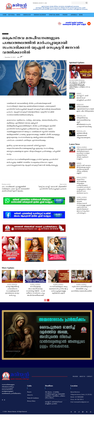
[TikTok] (79, 411)
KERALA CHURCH (82, 147)
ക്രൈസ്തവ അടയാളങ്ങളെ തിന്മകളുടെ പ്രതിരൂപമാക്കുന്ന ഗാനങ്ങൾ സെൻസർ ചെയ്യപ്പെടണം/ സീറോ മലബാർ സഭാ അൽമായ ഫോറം (84, 186)
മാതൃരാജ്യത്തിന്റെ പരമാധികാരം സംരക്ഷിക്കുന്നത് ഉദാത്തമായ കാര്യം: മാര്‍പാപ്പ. (12, 291)
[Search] (86, 2)
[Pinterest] (86, 58)
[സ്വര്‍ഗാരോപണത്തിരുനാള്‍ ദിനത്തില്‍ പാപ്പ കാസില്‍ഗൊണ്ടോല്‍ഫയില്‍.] (81, 276)
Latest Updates (12, 284)
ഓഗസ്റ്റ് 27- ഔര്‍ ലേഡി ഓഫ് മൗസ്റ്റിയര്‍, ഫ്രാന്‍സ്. (84, 98)
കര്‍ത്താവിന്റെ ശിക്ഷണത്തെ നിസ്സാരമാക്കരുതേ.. (84, 135)
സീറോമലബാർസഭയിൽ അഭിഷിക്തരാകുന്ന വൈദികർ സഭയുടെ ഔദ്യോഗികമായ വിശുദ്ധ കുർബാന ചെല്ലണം (84, 154)
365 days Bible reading (77, 80)
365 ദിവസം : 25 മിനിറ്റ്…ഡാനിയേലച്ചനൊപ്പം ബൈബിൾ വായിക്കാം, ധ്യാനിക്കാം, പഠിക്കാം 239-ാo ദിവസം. (79, 85)
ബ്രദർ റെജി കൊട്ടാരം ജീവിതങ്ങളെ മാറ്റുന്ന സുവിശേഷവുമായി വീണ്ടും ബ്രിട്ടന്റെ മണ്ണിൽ (84, 169)
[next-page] (48, 300)
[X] (82, 58)
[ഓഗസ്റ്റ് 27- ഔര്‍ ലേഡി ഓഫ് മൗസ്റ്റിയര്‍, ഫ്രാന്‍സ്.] (72, 96)
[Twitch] (82, 411)
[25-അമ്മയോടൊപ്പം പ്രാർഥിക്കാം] (47, 335)
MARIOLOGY (80, 104)
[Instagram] (75, 411)
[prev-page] (45, 300)
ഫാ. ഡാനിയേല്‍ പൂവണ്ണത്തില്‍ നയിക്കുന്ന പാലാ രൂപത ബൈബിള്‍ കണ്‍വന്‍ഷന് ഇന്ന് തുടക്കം (15, 189)
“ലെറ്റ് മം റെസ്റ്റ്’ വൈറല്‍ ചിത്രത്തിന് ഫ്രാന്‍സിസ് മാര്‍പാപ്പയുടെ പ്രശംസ (52, 188)
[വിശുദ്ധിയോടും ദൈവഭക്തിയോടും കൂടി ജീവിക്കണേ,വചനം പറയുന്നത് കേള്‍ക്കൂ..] (72, 118)
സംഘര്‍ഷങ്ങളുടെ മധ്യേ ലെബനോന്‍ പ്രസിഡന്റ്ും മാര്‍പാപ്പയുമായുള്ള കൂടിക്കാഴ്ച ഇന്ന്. (58, 290)
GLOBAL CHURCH (82, 197)
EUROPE (79, 163)
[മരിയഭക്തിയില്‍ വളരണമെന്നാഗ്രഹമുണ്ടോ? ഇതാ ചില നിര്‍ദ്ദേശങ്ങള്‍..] (72, 107)
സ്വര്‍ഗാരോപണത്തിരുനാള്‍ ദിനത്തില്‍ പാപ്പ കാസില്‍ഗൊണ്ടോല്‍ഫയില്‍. (81, 289)
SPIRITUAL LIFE (81, 115)
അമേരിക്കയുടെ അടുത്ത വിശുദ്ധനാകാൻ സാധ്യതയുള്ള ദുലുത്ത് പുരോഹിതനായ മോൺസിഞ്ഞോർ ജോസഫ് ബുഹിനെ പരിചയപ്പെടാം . (84, 206)
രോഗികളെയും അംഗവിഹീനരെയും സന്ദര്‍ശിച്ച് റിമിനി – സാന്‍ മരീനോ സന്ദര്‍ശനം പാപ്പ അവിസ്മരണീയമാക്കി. (35, 291)
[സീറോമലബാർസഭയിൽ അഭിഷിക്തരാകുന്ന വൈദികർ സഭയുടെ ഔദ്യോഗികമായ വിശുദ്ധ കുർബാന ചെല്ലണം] (72, 149)
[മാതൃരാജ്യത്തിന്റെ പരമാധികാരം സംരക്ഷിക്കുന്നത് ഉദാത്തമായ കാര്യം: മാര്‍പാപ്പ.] (12, 276)
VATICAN (5, 33)
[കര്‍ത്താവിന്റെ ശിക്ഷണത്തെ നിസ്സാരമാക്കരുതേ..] (72, 133)
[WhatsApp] (90, 58)
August (79, 93)
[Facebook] (77, 58)
